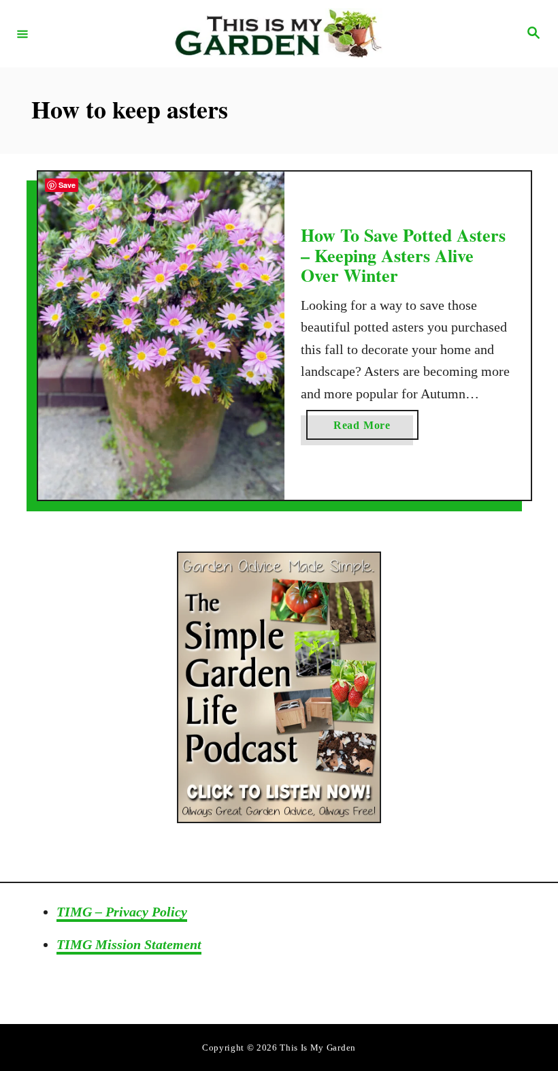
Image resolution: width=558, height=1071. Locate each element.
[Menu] (22, 33)
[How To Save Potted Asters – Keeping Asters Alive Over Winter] (161, 336)
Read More (376, 429)
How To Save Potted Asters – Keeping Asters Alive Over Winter (403, 255)
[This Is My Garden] (277, 33)
